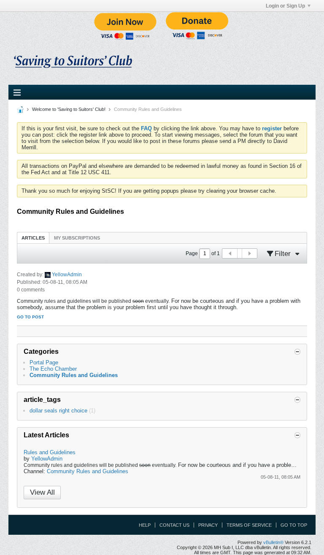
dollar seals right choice (58, 410)
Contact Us (174, 525)
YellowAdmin (67, 275)
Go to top (294, 525)
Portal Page (44, 362)
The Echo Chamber (53, 369)
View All (42, 492)
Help (145, 525)
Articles (33, 237)
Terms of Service (249, 525)
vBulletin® (273, 542)
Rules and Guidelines (50, 452)
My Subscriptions (77, 237)
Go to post (30, 317)
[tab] (33, 237)
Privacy (208, 525)
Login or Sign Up (285, 6)
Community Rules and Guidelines (74, 375)
